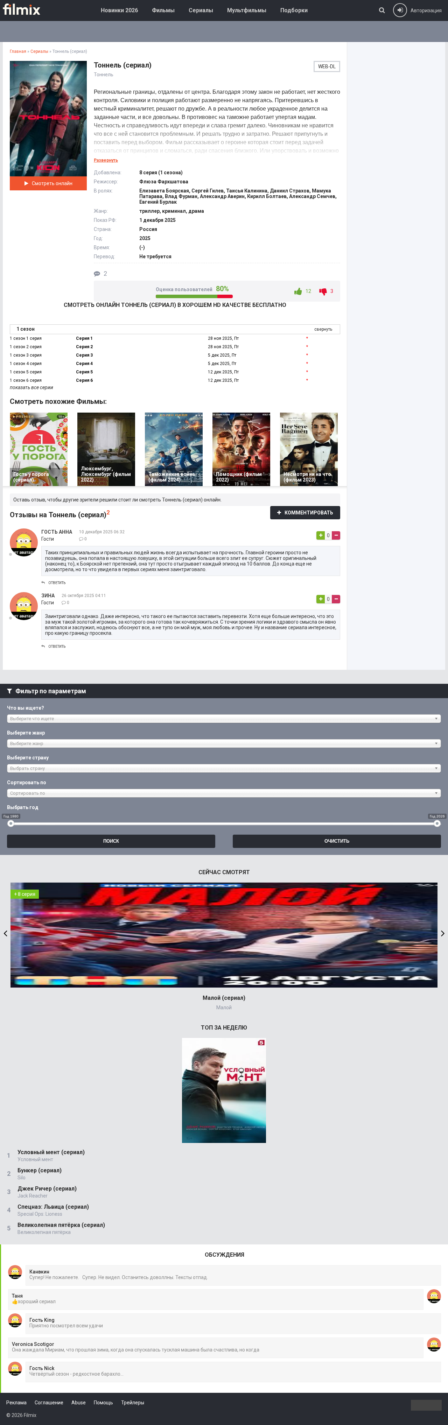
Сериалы (201, 10)
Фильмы (163, 10)
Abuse (78, 1402)
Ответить (56, 583)
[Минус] (336, 535)
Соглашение (49, 1402)
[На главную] (26, 9)
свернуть (323, 329)
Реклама (16, 1402)
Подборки (294, 10)
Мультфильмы (246, 10)
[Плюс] (320, 535)
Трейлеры (132, 1402)
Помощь (103, 1402)
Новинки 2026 (119, 10)
